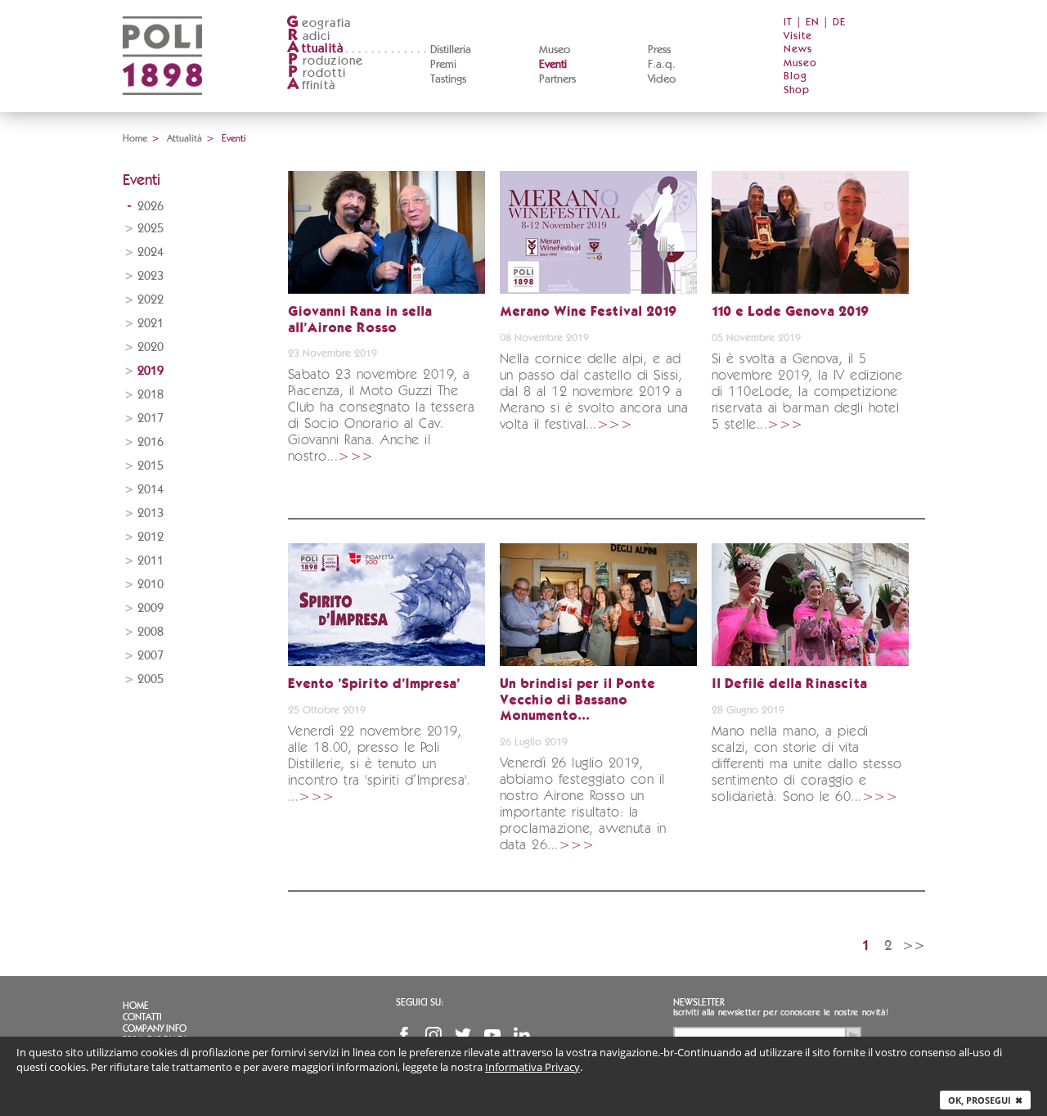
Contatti (142, 1017)
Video (662, 79)
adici (309, 36)
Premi (443, 64)
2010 (150, 584)
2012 (150, 537)
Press (659, 50)
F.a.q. (662, 64)
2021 (150, 323)
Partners (557, 79)
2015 (150, 466)
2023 (150, 276)
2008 (150, 632)
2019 (150, 371)
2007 (150, 656)
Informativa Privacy (532, 1067)
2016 (150, 442)
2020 (150, 347)
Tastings (448, 79)
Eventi (553, 64)
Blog (795, 76)
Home (135, 138)
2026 (150, 206)
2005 (150, 679)
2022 (150, 300)
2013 (150, 513)
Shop (797, 90)
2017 (150, 418)
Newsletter (699, 1002)
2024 (150, 252)
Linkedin (522, 1035)
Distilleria (450, 50)
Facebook (404, 1035)
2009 (150, 608)
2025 (150, 229)
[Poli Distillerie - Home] (162, 107)
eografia (318, 23)
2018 (150, 395)
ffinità (310, 85)
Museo (554, 50)
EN (813, 22)
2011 (150, 561)
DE (839, 22)
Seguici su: (419, 1002)
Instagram (433, 1035)
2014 (150, 490)
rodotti (317, 73)
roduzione (325, 61)
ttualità (315, 49)
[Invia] (853, 1035)
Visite (798, 36)
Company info (154, 1028)
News (798, 49)
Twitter (463, 1035)
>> (913, 945)
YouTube (492, 1035)
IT (788, 22)
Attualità (184, 138)
